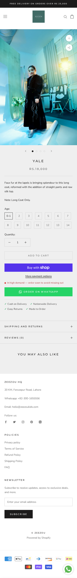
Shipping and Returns (23, 326)
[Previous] (25, 151)
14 (67, 225)
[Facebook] (5, 422)
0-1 (9, 216)
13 (57, 225)
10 (27, 225)
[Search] (65, 16)
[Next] (51, 151)
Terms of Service (14, 448)
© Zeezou (38, 532)
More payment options (38, 276)
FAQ (7, 467)
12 (47, 225)
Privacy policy (12, 442)
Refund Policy (12, 455)
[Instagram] (23, 422)
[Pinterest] (31, 422)
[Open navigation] (5, 16)
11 (37, 225)
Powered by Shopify (38, 538)
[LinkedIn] (40, 422)
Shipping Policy (13, 461)
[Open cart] (72, 16)
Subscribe (18, 514)
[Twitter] (14, 422)
